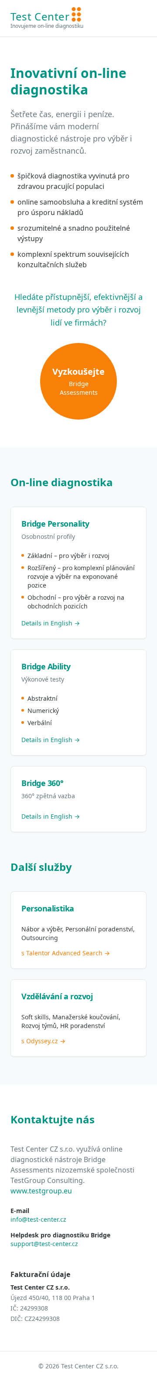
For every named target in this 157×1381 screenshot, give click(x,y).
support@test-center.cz (44, 1244)
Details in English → (50, 623)
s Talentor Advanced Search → (65, 953)
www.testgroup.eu (41, 1191)
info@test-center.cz (38, 1219)
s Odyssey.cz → (43, 1041)
